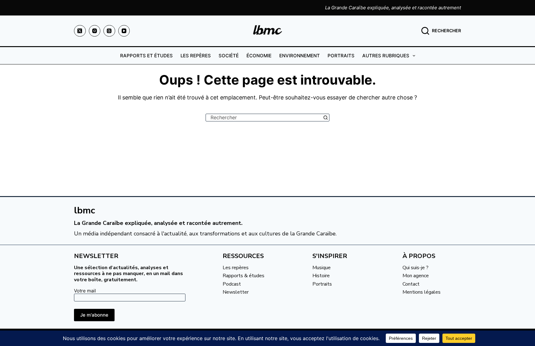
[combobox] (264, 117)
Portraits (341, 56)
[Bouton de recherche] (325, 117)
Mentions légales (421, 292)
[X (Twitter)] (80, 31)
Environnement (299, 56)
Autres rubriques (385, 56)
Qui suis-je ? (415, 267)
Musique (321, 267)
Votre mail (85, 291)
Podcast (232, 284)
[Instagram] (95, 31)
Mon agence (415, 275)
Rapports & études (243, 275)
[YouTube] (124, 31)
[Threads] (109, 31)
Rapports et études (146, 56)
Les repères (196, 56)
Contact (411, 284)
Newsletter (236, 292)
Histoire (321, 275)
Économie (259, 56)
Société (229, 56)
